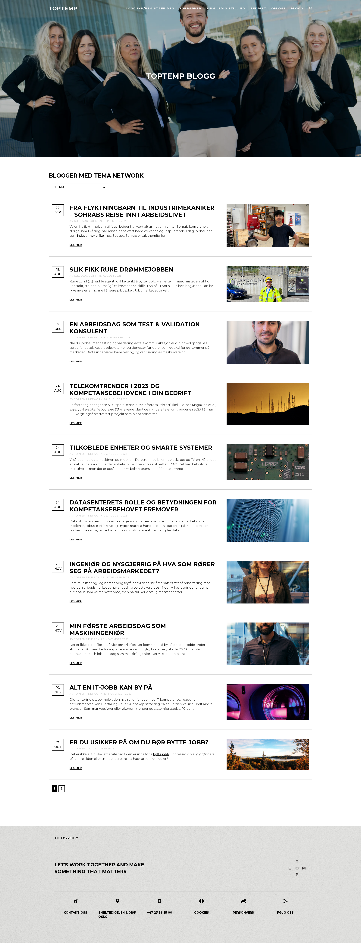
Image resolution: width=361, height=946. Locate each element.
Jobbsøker (190, 8)
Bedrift (258, 8)
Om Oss (278, 8)
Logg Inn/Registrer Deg (150, 8)
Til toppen (64, 838)
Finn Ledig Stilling (225, 8)
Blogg (297, 8)
